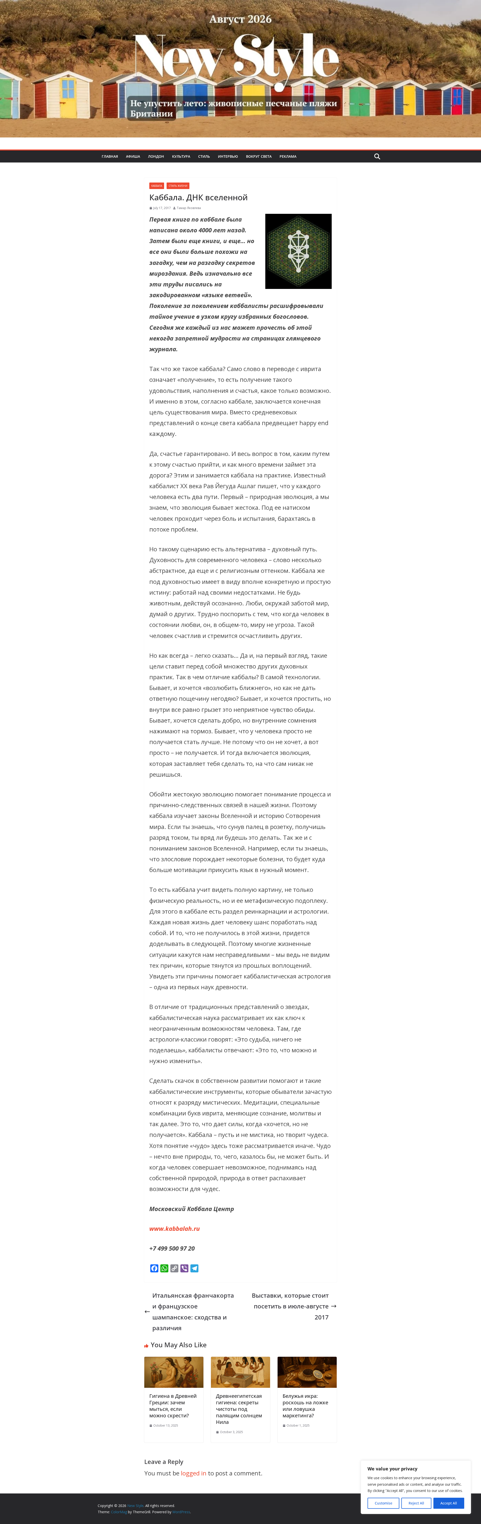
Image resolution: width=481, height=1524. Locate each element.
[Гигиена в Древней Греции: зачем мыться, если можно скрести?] (173, 1362)
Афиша (133, 156)
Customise (383, 1503)
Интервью (228, 156)
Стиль (204, 156)
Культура (181, 156)
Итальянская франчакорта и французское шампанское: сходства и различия (193, 1311)
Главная (110, 156)
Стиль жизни (178, 186)
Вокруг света (259, 156)
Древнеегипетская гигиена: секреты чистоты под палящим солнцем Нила (239, 1409)
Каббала (156, 186)
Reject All (416, 1503)
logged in (193, 1473)
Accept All (448, 1503)
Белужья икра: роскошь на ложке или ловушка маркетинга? (305, 1406)
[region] (416, 1487)
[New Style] (240, 5)
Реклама (288, 156)
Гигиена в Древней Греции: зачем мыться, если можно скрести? (173, 1406)
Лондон (156, 156)
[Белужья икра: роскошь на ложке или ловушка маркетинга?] (307, 1362)
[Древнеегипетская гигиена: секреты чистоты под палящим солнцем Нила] (240, 1362)
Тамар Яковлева (189, 208)
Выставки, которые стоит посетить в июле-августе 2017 (290, 1306)
